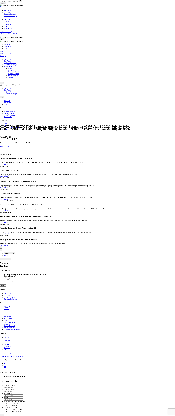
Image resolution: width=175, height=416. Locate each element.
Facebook (7, 270)
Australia (5, 52)
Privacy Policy (4, 356)
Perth (5, 349)
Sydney (6, 344)
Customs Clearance (17, 409)
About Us (7, 26)
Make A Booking (9, 111)
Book (2, 285)
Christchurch (8, 353)
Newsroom (8, 25)
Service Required (10, 276)
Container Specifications (16, 72)
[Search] (20, 1)
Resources (7, 66)
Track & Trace (8, 255)
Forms (6, 23)
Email (6, 280)
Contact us (14, 33)
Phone (6, 397)
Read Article (4, 164)
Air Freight (7, 10)
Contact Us (8, 28)
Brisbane (7, 341)
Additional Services (10, 407)
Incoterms (11, 70)
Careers (6, 21)
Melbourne (7, 346)
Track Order (8, 117)
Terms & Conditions (16, 356)
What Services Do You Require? (15, 401)
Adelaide (7, 348)
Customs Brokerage (10, 16)
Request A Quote (5, 32)
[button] (1, 247)
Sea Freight (7, 12)
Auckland (7, 337)
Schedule (7, 19)
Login (3, 56)
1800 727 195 (6, 33)
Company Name (9, 385)
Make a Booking (5, 259)
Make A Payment (13, 74)
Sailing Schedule (13, 75)
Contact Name (9, 389)
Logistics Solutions (10, 14)
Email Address (9, 393)
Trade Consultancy (17, 411)
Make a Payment (9, 326)
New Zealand (6, 54)
